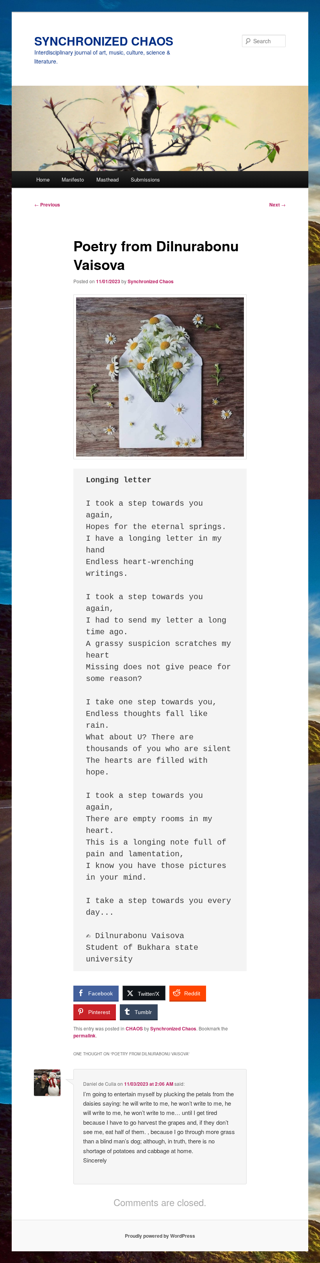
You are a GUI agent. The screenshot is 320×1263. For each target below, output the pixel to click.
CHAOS (134, 1028)
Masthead (107, 179)
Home (43, 179)
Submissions (145, 179)
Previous (47, 204)
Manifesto (73, 179)
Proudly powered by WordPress (160, 1235)
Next (277, 204)
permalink (84, 1035)
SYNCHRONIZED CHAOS (103, 40)
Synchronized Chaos (151, 281)
